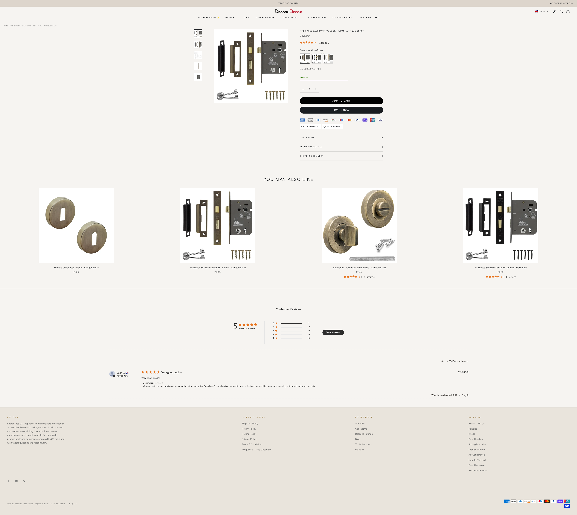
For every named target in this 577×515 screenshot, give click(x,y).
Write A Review (333, 332)
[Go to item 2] (198, 44)
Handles (230, 17)
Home (5, 26)
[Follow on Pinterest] (24, 481)
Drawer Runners (316, 17)
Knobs (245, 17)
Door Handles (476, 439)
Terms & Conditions (252, 444)
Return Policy (249, 428)
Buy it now (341, 110)
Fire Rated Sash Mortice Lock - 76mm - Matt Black (501, 267)
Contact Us (556, 3)
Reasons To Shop (364, 433)
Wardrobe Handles (478, 470)
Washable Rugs (476, 423)
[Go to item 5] (198, 77)
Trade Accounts (363, 444)
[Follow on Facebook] (8, 481)
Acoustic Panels (342, 17)
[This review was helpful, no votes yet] (460, 395)
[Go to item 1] (198, 33)
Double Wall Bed (369, 17)
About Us (567, 3)
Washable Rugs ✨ (208, 17)
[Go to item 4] (198, 66)
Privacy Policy (249, 439)
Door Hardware (264, 17)
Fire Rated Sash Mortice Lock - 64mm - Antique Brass (218, 267)
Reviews (359, 449)
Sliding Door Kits (477, 444)
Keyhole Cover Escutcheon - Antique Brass (76, 267)
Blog (357, 439)
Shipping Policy (250, 423)
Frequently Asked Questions (256, 449)
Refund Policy (249, 433)
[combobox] (455, 361)
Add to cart (341, 100)
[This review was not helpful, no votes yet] (465, 395)
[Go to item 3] (198, 55)
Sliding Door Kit (290, 17)
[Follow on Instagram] (16, 481)
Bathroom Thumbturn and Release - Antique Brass (359, 267)
